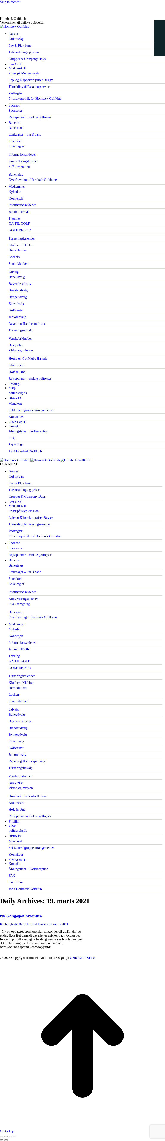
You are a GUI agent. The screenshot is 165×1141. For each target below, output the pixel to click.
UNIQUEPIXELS (82, 958)
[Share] (6, 1136)
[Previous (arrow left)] (1, 1140)
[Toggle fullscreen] (10, 1136)
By (33, 924)
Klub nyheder (9, 924)
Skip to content (10, 2)
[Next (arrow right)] (6, 1140)
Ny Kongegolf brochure (21, 916)
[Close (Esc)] (1, 1136)
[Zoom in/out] (14, 1136)
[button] (81, 464)
